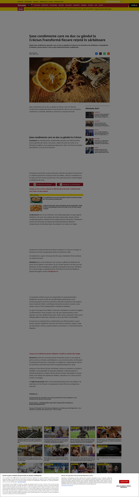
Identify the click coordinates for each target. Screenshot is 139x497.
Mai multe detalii (22, 481)
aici (28, 489)
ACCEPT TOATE (124, 481)
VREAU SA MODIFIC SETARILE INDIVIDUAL (123, 486)
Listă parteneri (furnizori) (67, 485)
